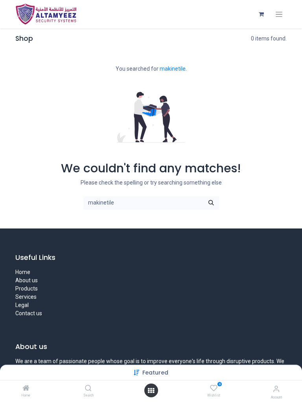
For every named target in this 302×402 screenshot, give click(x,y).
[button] (155, 372)
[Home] (25, 389)
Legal (22, 305)
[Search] (88, 389)
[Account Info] (276, 388)
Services (26, 297)
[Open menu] (151, 390)
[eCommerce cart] (261, 14)
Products (26, 288)
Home (22, 272)
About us (26, 280)
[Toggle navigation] (279, 14)
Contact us (28, 313)
